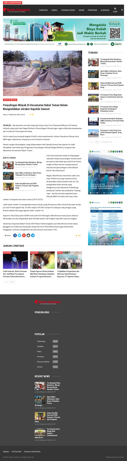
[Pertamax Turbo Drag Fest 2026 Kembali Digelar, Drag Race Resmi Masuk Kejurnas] (93, 133)
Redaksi (6, 451)
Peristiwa (40, 357)
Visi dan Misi (16, 451)
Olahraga (105, 10)
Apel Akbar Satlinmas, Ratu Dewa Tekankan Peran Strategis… (28, 174)
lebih (115, 12)
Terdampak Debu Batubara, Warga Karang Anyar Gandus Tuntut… (28, 163)
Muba (14, 100)
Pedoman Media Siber (32, 451)
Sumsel (54, 10)
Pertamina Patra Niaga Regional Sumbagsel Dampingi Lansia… (109, 109)
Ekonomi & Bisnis (68, 10)
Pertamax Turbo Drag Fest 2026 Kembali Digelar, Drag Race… (111, 132)
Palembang (41, 341)
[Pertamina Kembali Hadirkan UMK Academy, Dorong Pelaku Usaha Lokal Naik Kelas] (93, 122)
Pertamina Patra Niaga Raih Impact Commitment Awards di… (111, 97)
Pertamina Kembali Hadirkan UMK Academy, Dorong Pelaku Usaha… (112, 120)
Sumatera (43, 10)
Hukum (81, 10)
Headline (7, 100)
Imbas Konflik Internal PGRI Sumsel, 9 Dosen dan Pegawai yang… (27, 185)
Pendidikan (92, 10)
